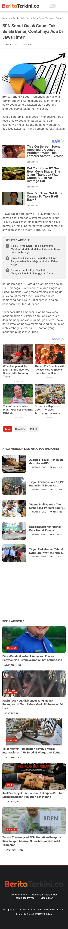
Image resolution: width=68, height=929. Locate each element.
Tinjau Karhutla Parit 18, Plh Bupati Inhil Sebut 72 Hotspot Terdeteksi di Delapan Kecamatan (46, 484)
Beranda (6, 18)
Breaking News (39, 467)
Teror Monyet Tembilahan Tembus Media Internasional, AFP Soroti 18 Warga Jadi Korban (32, 750)
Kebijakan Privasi (25, 897)
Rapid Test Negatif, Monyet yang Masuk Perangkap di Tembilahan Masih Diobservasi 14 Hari (32, 704)
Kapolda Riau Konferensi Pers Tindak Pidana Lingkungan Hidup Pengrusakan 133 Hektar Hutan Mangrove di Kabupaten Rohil (45, 528)
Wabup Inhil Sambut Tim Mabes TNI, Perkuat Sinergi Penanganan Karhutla (46, 506)
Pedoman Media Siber (44, 894)
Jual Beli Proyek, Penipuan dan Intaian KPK (46, 461)
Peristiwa (11, 692)
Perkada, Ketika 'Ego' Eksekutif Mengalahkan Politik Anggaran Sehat (32, 272)
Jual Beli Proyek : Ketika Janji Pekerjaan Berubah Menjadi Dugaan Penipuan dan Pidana (33, 795)
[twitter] (11, 439)
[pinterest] (24, 439)
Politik (16, 18)
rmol (36, 332)
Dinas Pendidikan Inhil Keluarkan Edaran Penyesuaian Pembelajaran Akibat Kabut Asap (34, 261)
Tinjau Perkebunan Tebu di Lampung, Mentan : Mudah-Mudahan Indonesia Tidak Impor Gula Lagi (35, 249)
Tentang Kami (19, 894)
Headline (20, 428)
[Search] (59, 6)
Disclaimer (46, 897)
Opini (9, 785)
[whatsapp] (18, 439)
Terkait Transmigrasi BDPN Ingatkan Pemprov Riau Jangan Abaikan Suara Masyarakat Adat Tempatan (31, 841)
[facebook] (5, 439)
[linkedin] (30, 439)
